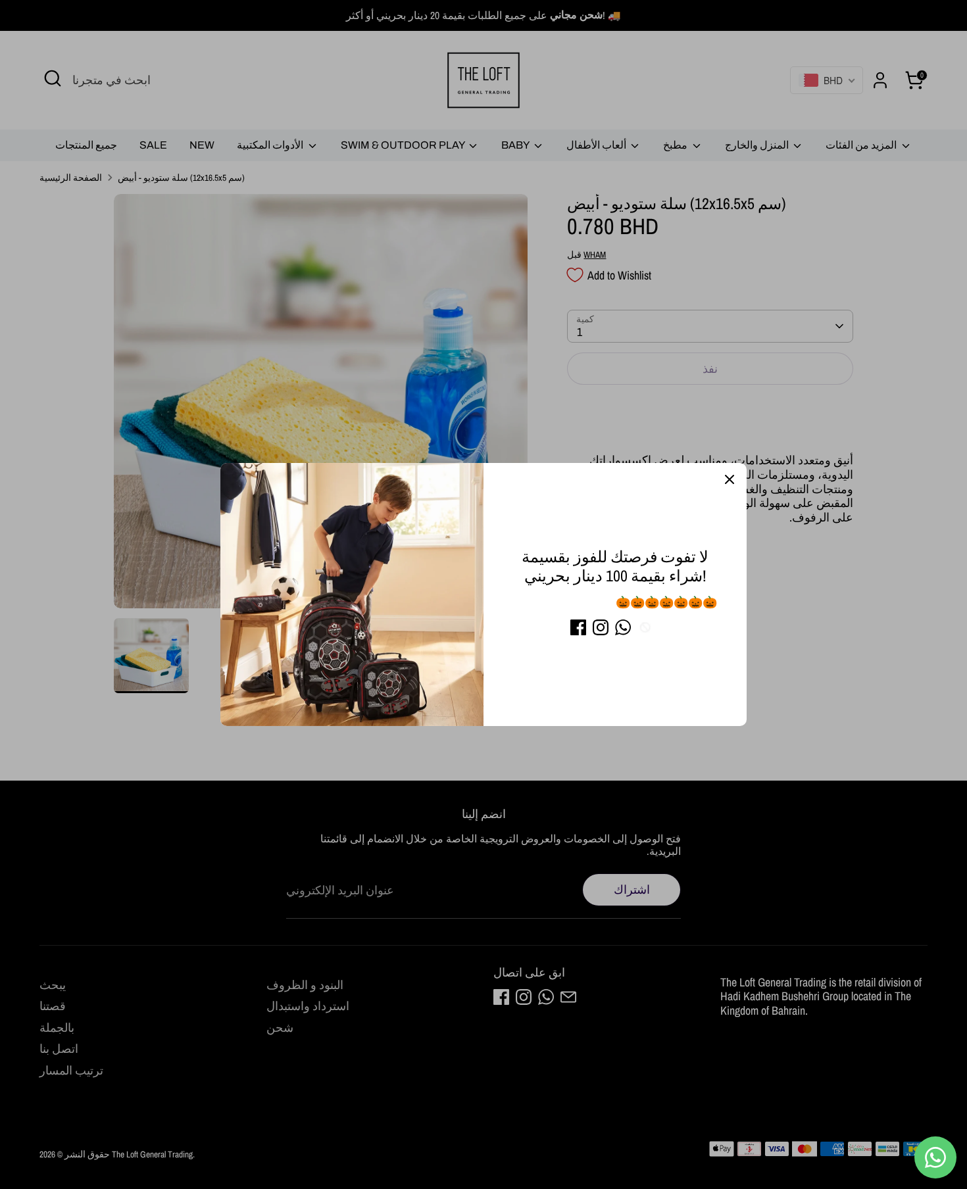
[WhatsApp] (623, 627)
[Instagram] (600, 627)
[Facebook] (578, 627)
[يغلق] (729, 480)
